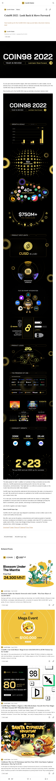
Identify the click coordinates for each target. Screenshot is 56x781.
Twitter (12, 527)
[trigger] (53, 2)
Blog (31, 527)
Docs (27, 527)
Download (6, 527)
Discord (17, 527)
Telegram (22, 527)
